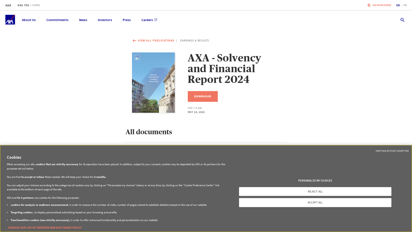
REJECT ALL (315, 191)
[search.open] (402, 19)
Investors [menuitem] (105, 20)
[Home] (10, 19)
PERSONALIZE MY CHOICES (315, 180)
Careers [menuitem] (147, 20)
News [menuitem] (83, 20)
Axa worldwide (382, 5)
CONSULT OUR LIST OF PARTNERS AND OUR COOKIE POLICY (45, 227)
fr (405, 5)
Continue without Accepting (392, 150)
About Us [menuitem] (29, 20)
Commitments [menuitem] (57, 20)
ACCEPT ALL (315, 202)
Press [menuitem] (127, 20)
